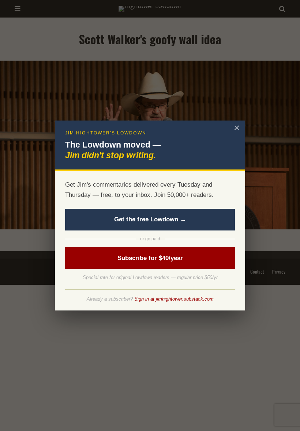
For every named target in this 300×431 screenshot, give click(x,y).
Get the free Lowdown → (150, 219)
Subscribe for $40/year (150, 258)
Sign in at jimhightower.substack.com (174, 299)
